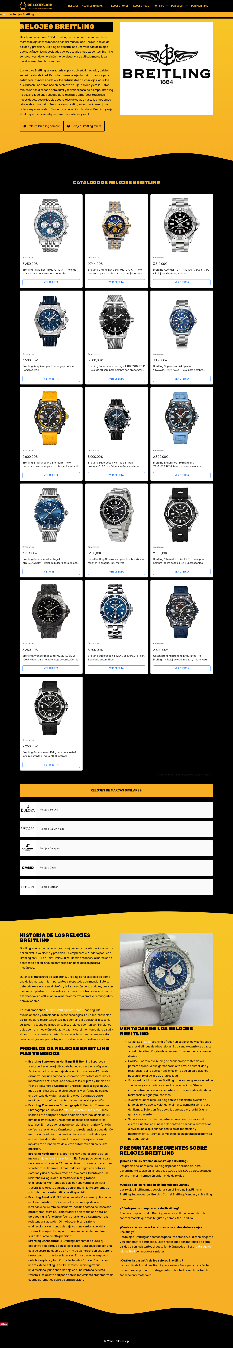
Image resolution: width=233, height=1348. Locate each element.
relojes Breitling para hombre (65, 1010)
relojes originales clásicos (56, 1158)
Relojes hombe (119, 6)
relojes (147, 1042)
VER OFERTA (51, 282)
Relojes (73, 6)
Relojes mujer (141, 6)
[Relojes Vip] (36, 6)
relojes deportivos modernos (82, 1110)
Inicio (5, 14)
